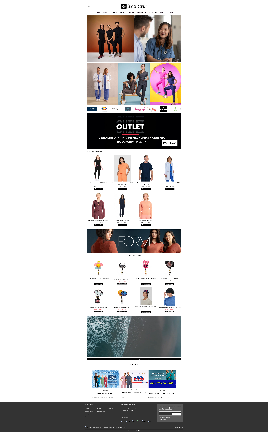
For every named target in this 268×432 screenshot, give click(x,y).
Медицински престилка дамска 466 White (169, 182)
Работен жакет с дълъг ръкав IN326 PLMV (98, 220)
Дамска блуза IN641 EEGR (146, 220)
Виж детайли (98, 188)
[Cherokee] (92, 109)
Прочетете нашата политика (119, 427)
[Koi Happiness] (152, 109)
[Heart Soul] (140, 109)
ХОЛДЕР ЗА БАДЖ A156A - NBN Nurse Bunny (146, 279)
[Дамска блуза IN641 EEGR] (146, 206)
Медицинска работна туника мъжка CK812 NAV (146, 183)
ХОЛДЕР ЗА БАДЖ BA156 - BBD (98, 307)
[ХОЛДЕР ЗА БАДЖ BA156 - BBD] (98, 297)
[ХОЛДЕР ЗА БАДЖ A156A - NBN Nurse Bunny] (145, 268)
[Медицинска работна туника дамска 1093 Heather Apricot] (122, 168)
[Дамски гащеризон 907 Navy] (122, 206)
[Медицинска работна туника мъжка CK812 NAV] (146, 168)
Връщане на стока (101, 411)
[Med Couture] (128, 109)
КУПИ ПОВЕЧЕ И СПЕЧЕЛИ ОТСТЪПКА (162, 393)
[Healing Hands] (175, 109)
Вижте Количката (89, 411)
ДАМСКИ (106, 12)
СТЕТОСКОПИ (141, 12)
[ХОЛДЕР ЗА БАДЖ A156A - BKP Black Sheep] (169, 268)
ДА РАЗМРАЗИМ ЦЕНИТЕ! (105, 393)
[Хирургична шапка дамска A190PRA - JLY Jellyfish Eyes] (145, 296)
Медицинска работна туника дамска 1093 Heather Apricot (122, 183)
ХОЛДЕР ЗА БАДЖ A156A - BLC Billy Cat (122, 279)
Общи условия (88, 414)
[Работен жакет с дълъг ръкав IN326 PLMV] (98, 206)
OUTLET (162, 12)
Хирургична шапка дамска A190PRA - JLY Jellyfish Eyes (146, 307)
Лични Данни (100, 414)
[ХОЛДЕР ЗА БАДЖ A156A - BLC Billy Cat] (122, 269)
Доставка (99, 408)
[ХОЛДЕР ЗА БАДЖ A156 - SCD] (122, 297)
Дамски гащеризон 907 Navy (122, 220)
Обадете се (87, 408)
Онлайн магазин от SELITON (134, 430)
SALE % (171, 12)
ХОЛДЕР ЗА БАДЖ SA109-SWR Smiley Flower (98, 279)
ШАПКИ (131, 12)
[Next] (180, 109)
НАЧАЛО (97, 12)
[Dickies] (104, 109)
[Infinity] (116, 109)
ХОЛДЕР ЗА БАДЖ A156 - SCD (122, 307)
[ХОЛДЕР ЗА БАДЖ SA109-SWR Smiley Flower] (98, 268)
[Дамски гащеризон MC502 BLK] (98, 168)
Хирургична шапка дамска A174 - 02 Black (170, 307)
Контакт (87, 416)
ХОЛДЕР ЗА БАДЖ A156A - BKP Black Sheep (169, 279)
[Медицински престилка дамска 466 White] (170, 168)
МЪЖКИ (114, 12)
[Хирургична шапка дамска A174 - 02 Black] (169, 297)
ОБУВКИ (122, 12)
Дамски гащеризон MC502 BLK (98, 182)
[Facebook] (180, 1)
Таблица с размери (101, 416)
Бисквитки (110, 408)
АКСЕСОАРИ (153, 12)
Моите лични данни (178, 427)
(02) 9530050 (98, 1)
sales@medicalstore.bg (131, 408)
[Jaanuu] (163, 109)
